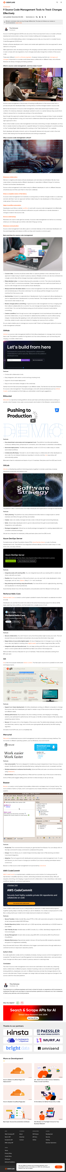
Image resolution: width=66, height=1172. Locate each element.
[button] (61, 2)
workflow (25, 208)
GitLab (5, 469)
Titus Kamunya (14, 984)
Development (6, 6)
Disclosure (7, 1159)
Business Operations (51, 1142)
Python (22, 580)
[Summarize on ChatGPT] (36, 17)
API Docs (35, 1137)
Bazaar (5, 786)
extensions (11, 771)
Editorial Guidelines (10, 1162)
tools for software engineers (23, 57)
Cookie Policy (8, 1156)
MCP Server (36, 1134)
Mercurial (6, 738)
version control (28, 662)
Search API (7, 1137)
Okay (58, 1167)
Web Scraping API (9, 1134)
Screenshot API (9, 1139)
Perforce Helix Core (8, 597)
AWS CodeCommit (8, 874)
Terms (6, 1150)
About (21, 1134)
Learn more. (19, 22)
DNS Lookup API (9, 1142)
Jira (46, 455)
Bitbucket (6, 400)
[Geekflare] (9, 2)
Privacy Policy (8, 1153)
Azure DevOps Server (38, 542)
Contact (21, 1139)
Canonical (43, 865)
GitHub (5, 334)
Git (4, 662)
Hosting (48, 1139)
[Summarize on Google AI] (39, 17)
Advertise (21, 1137)
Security (48, 1137)
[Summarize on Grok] (45, 17)
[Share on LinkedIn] (42, 17)
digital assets (32, 643)
